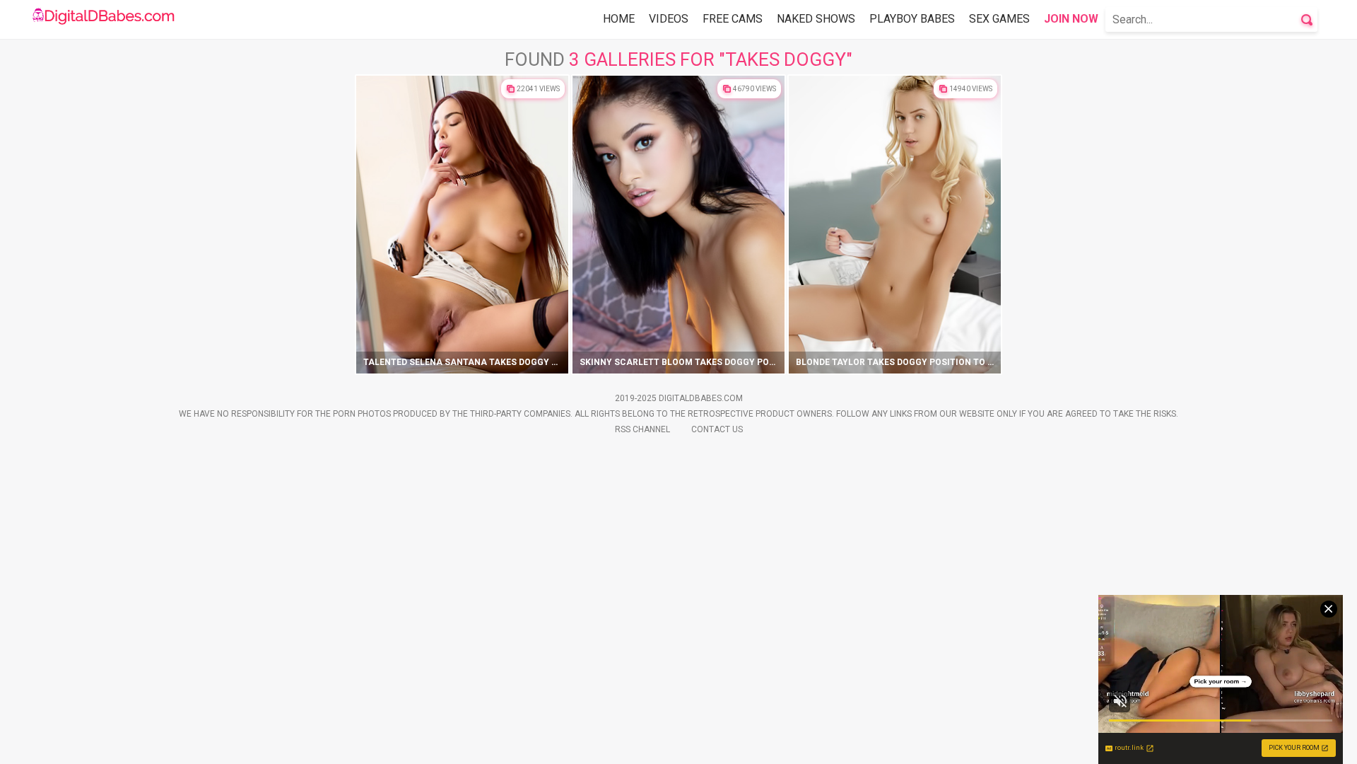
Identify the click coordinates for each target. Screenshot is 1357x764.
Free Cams (733, 18)
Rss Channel (642, 429)
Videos (668, 18)
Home (619, 18)
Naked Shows (816, 18)
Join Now (1071, 18)
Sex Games (999, 18)
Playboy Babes (912, 18)
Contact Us (717, 429)
